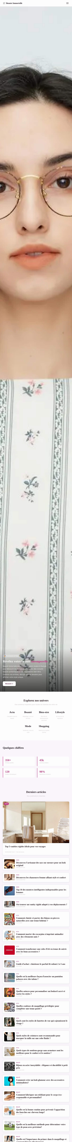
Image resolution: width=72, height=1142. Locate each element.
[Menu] (67, 3)
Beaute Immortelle (12, 3)
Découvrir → (9, 684)
